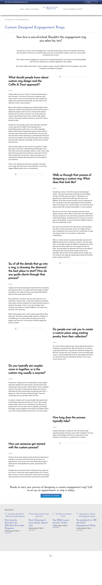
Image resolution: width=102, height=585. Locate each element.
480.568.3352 (9, 2)
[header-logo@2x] (51, 7)
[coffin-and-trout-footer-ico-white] (51, 555)
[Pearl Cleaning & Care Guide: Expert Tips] (39, 514)
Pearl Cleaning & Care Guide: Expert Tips (38, 523)
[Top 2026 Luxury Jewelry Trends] (63, 514)
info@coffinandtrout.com (21, 2)
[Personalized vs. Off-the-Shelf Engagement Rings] (86, 514)
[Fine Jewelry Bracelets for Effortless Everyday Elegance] (15, 514)
